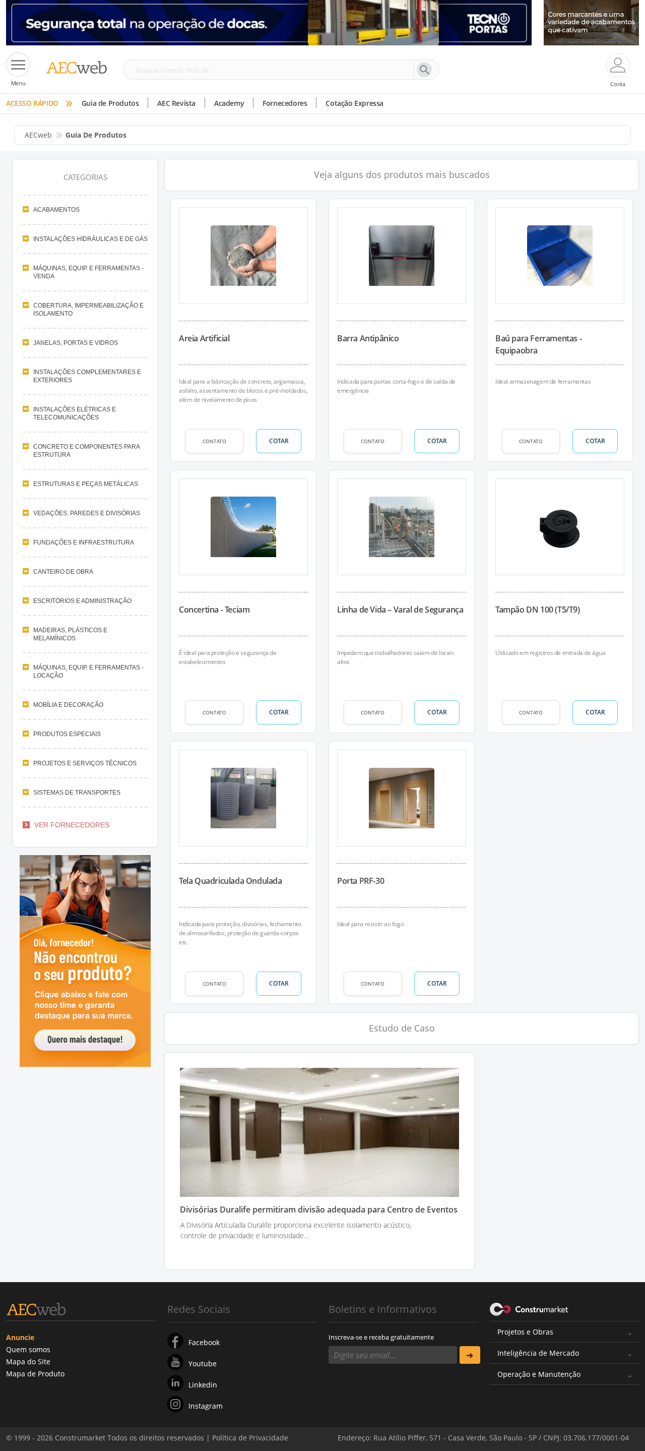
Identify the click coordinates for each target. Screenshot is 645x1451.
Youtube (202, 1363)
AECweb (38, 135)
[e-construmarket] (529, 1308)
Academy (229, 103)
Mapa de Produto (35, 1373)
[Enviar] (470, 1355)
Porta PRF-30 (360, 880)
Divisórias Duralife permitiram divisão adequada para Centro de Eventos (319, 1210)
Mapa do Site (28, 1361)
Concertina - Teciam (214, 609)
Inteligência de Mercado (538, 1353)
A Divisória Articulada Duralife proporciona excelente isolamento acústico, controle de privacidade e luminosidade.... (295, 1230)
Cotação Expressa (354, 103)
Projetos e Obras (525, 1332)
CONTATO (214, 441)
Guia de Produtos (110, 103)
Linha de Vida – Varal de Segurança (400, 609)
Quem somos (28, 1349)
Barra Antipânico (368, 338)
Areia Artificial (204, 338)
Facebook (204, 1342)
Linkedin (202, 1384)
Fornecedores (285, 103)
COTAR (279, 441)
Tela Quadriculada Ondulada (230, 880)
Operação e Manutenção (538, 1374)
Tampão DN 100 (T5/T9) (537, 609)
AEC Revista (176, 103)
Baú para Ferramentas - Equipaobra (538, 344)
